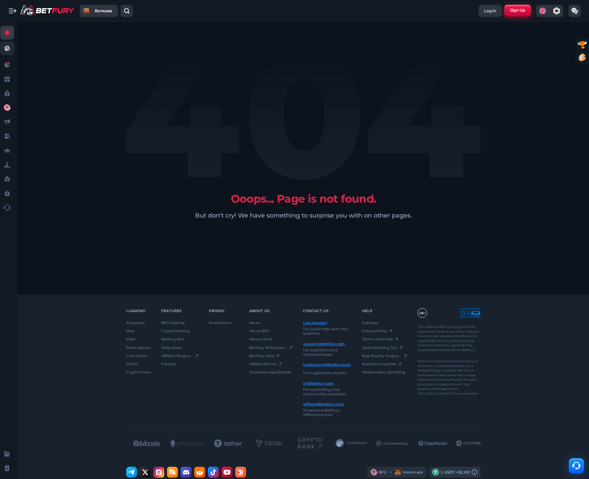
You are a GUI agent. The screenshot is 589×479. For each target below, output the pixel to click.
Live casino (136, 355)
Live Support (315, 322)
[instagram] (158, 472)
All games (135, 322)
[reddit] (199, 472)
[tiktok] (213, 472)
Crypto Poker (138, 372)
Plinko (132, 364)
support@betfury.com (324, 343)
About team (260, 339)
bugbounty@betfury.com (327, 364)
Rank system (138, 347)
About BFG (259, 331)
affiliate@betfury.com (323, 404)
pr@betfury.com (318, 383)
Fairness (370, 322)
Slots (130, 339)
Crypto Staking (175, 331)
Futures (168, 364)
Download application (270, 372)
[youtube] (227, 472)
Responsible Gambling (383, 372)
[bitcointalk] (172, 472)
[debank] (240, 472)
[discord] (186, 472)
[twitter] (145, 472)
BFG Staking (173, 322)
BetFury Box (172, 339)
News (254, 322)
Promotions (220, 322)
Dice (130, 331)
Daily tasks (171, 347)
